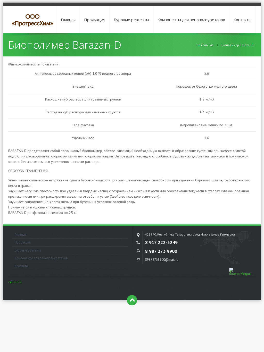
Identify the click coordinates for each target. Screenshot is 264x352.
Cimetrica (15, 282)
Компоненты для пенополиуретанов (191, 19)
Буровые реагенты (131, 19)
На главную (204, 45)
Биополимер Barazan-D (237, 45)
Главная (68, 19)
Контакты (242, 19)
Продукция (94, 19)
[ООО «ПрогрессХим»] (32, 19)
